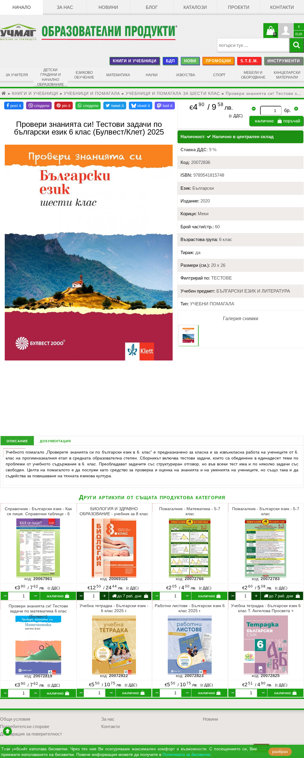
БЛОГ (152, 7)
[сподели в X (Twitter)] (114, 105)
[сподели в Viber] (39, 105)
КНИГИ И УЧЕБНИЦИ (134, 61)
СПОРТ (219, 75)
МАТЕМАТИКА (118, 75)
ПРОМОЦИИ (218, 61)
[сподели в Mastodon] (165, 105)
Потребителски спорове (24, 726)
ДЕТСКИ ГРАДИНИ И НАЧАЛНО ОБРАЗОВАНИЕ (50, 77)
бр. (287, 110)
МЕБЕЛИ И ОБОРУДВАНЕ (253, 75)
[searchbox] (253, 45)
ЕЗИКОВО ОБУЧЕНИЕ (84, 75)
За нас (65, 7)
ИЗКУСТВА (185, 75)
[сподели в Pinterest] (63, 105)
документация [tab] (55, 440)
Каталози (195, 7)
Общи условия (15, 719)
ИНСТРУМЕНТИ (283, 61)
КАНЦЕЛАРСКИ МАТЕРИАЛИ (287, 75)
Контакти (282, 7)
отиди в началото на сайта (7, 731)
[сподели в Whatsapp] (88, 105)
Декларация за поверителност (31, 734)
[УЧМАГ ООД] (20, 32)
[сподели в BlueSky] (140, 105)
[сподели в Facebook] (13, 105)
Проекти (238, 7)
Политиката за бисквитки (186, 754)
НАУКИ (152, 75)
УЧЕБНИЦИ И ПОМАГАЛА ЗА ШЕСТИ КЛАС (173, 93)
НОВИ (190, 61)
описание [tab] (17, 440)
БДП (170, 61)
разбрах (280, 751)
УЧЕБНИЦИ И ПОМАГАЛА (92, 93)
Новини (108, 7)
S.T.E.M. (249, 61)
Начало (21, 7)
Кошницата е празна (270, 34)
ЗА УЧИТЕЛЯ (17, 75)
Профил (285, 30)
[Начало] (3, 93)
